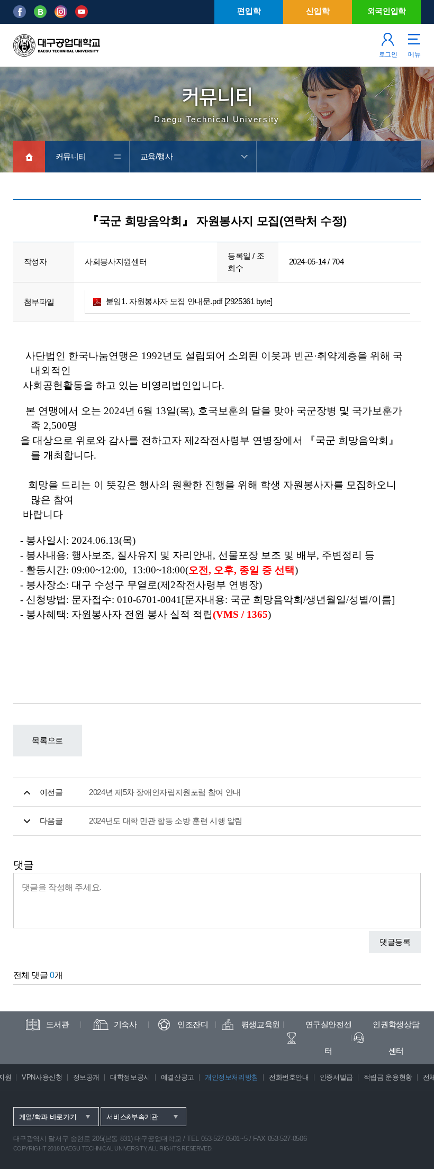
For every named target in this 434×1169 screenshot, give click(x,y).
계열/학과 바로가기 (48, 1117)
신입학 (317, 10)
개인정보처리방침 (231, 1077)
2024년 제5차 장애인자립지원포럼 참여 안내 (165, 792)
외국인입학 (386, 10)
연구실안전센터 (328, 1037)
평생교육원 (260, 1024)
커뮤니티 (71, 156)
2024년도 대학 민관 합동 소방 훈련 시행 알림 (165, 820)
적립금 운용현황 (388, 1077)
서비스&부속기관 (132, 1117)
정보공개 (86, 1077)
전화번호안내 (289, 1077)
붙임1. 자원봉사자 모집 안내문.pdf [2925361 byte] (189, 301)
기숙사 (125, 1024)
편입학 (248, 10)
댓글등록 (395, 941)
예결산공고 (177, 1077)
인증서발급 (336, 1077)
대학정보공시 (130, 1077)
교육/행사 (156, 156)
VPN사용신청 (42, 1077)
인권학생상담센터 (396, 1037)
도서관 (57, 1024)
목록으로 (47, 740)
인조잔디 (193, 1024)
